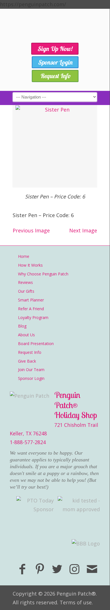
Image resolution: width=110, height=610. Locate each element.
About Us (26, 334)
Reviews (25, 282)
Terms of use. (76, 602)
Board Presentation (36, 343)
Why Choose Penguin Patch (43, 274)
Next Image (83, 230)
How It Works (30, 265)
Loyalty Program (33, 317)
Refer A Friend (31, 308)
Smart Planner (31, 300)
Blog (22, 326)
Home (23, 256)
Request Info (29, 352)
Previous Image (31, 230)
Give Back (27, 361)
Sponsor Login (31, 378)
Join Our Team (31, 369)
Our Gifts (26, 291)
